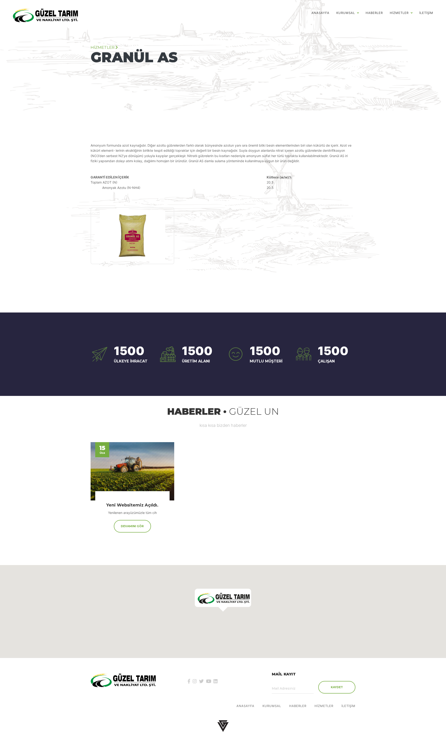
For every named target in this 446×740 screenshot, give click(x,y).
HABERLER (297, 705)
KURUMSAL (271, 705)
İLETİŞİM (426, 12)
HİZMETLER (399, 12)
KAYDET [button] (337, 687)
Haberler (374, 12)
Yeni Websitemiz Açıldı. (132, 505)
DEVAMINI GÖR (132, 526)
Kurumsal (345, 12)
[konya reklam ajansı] (223, 726)
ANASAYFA (320, 12)
